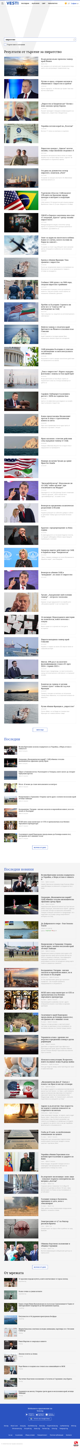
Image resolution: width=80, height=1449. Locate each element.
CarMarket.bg (64, 1426)
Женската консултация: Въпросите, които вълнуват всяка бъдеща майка (57, 1060)
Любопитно (52, 3)
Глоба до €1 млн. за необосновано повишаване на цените (56, 1133)
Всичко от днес (40, 847)
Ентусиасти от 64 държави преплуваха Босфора (37, 1316)
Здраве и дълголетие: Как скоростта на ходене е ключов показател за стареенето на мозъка (57, 1108)
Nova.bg (42, 1426)
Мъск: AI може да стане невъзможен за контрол (38, 784)
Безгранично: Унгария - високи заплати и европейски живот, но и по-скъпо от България (46, 810)
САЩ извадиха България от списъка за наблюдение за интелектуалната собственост (57, 351)
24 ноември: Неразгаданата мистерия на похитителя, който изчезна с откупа (57, 619)
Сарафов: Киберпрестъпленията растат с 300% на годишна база (55, 395)
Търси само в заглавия (16, 44)
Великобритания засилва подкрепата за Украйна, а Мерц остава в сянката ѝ (45, 748)
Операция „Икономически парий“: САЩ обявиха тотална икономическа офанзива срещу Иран (41, 760)
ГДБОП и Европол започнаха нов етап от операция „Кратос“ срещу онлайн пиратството (57, 217)
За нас (10, 1435)
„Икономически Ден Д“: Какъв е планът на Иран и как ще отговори (56, 1083)
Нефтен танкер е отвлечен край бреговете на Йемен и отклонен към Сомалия (57, 329)
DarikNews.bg (32, 1426)
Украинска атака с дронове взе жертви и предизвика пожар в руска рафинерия (57, 1039)
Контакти (69, 1435)
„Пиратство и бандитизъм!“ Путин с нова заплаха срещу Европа (57, 105)
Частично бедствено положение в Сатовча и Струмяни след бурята (45, 1379)
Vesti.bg (12, 3)
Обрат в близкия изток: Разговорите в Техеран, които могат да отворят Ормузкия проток (47, 773)
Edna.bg (54, 1428)
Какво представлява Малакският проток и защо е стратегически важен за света (55, 418)
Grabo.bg (37, 1428)
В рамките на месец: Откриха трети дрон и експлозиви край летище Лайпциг (46, 1392)
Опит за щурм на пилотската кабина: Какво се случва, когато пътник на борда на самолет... (57, 239)
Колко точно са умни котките (30, 1291)
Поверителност (42, 1435)
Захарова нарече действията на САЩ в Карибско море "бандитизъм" (57, 551)
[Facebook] (40, 1437)
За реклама (19, 1435)
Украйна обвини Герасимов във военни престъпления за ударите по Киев (57, 1156)
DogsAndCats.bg (52, 1426)
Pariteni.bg (45, 1428)
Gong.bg (23, 1426)
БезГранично (44, 977)
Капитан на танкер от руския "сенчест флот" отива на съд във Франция (55, 686)
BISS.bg (73, 1426)
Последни (25, 3)
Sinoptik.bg (28, 1428)
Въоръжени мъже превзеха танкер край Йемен (57, 60)
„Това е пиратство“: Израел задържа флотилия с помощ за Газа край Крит (57, 372)
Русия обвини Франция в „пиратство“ (57, 706)
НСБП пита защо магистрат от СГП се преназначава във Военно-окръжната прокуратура (44, 823)
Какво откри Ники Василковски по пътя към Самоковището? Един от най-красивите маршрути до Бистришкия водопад (46, 1305)
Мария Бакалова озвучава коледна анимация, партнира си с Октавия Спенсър (46, 1330)
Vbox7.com (14, 1426)
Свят (43, 3)
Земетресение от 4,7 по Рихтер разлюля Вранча (54, 1222)
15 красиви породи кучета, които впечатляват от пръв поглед (43, 1279)
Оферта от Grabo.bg (46, 928)
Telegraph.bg (63, 1428)
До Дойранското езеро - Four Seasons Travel (57, 924)
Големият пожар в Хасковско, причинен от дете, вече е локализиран (54, 1201)
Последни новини (19, 869)
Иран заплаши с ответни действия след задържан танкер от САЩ (56, 439)
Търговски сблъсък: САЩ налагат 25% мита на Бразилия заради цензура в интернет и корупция (56, 195)
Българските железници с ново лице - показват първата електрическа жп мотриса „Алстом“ (57, 1178)
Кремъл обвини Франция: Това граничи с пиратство (54, 261)
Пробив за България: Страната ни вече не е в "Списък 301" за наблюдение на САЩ (56, 306)
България (35, 3)
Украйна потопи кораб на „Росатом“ (57, 126)
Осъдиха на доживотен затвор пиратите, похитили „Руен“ (54, 171)
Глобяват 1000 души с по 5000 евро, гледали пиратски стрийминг (56, 283)
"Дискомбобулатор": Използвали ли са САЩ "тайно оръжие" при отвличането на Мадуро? (56, 485)
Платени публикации (56, 1435)
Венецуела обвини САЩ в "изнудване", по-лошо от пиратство (56, 573)
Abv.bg (6, 1426)
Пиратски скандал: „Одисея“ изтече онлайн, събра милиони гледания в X (57, 149)
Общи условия (30, 1435)
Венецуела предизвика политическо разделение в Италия (57, 506)
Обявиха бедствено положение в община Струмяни (55, 1244)
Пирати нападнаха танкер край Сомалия (55, 640)
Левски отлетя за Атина (28, 1354)
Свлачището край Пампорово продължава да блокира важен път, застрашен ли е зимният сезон (45, 835)
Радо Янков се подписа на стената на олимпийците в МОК (42, 1366)
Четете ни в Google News (42, 1419)
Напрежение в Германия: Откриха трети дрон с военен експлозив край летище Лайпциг (47, 798)
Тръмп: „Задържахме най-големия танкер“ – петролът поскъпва (56, 596)
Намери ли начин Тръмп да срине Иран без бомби (56, 462)
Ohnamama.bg (17, 1428)
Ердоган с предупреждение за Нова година (56, 529)
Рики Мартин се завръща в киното (32, 1341)
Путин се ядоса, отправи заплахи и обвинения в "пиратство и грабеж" (56, 82)
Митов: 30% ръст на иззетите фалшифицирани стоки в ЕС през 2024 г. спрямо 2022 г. (56, 664)
